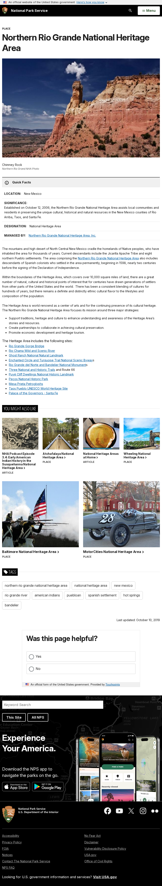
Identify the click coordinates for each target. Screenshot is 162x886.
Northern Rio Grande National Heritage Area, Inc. (62, 235)
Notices (7, 855)
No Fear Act (92, 835)
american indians (47, 595)
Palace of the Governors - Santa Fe (33, 393)
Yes (38, 656)
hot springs (131, 595)
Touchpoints (112, 684)
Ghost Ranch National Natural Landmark (36, 355)
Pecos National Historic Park (28, 379)
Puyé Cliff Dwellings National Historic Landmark (41, 374)
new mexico (123, 585)
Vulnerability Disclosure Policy (105, 848)
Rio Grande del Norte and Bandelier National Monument (47, 365)
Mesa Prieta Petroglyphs (26, 384)
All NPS (38, 717)
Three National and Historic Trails (32, 369)
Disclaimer (91, 842)
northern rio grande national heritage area (36, 585)
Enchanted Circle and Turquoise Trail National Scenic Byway (51, 360)
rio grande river (16, 595)
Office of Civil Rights (98, 861)
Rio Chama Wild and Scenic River (32, 350)
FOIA (5, 848)
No (38, 669)
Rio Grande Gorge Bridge (26, 346)
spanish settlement (102, 595)
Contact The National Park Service (26, 861)
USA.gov (90, 855)
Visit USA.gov (105, 877)
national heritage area (90, 585)
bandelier (12, 605)
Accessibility (10, 835)
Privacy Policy (12, 842)
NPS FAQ (8, 867)
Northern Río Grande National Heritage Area (108, 258)
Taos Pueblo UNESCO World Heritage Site (38, 388)
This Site (14, 717)
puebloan (74, 595)
